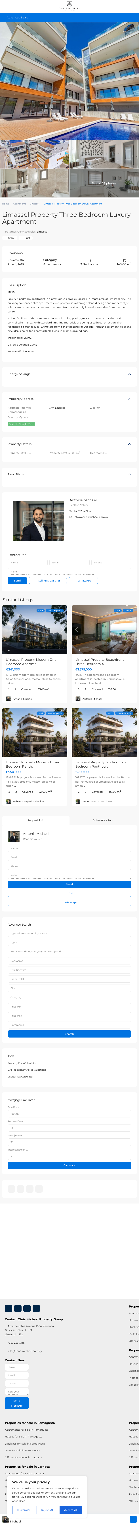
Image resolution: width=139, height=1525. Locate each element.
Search (69, 1034)
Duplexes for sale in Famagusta (25, 1443)
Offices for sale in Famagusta (23, 1457)
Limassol (34, 203)
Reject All (47, 1510)
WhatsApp (84, 580)
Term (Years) (15, 1135)
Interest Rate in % (18, 1149)
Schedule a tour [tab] (103, 820)
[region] (47, 1497)
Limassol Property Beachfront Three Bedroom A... (99, 662)
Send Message (17, 1403)
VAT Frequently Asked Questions (27, 1069)
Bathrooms (17, 1024)
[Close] (83, 1479)
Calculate (69, 1165)
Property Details (19, 444)
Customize (24, 1510)
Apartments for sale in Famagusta (26, 1429)
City (12, 988)
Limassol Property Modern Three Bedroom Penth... (32, 764)
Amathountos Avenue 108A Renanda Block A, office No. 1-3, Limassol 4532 (29, 1330)
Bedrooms (16, 960)
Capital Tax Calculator (20, 1076)
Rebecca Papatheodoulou (28, 801)
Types (13, 942)
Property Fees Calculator (22, 1063)
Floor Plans (16, 474)
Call (48, 580)
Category (15, 997)
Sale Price (13, 1107)
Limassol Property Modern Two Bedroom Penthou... (100, 764)
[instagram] (39, 1189)
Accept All (70, 1510)
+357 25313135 (82, 511)
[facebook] (11, 1189)
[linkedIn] (20, 1189)
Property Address (20, 399)
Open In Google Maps (21, 424)
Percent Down (16, 1121)
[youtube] (29, 1189)
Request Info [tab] (36, 820)
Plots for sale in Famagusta (22, 1450)
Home (5, 203)
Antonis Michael (83, 500)
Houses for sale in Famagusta (23, 1436)
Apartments (19, 203)
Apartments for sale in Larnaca (24, 1473)
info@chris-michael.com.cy (91, 517)
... (15, 683)
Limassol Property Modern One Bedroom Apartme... (31, 662)
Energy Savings (19, 374)
